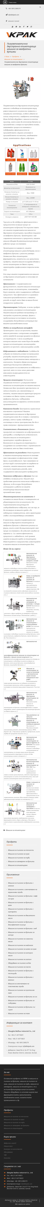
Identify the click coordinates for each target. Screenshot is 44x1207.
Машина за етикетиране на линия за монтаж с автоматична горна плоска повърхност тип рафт (32, 673)
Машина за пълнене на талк (19, 1013)
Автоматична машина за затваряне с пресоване (31, 805)
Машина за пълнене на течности (21, 850)
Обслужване (8, 1152)
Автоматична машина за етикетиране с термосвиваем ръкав (31, 622)
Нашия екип (8, 1146)
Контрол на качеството (13, 1149)
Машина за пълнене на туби (19, 858)
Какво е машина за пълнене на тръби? (33, 784)
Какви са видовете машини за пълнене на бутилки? (33, 578)
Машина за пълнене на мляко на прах (22, 949)
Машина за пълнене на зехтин (19, 959)
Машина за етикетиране (15, 830)
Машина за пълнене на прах (18, 854)
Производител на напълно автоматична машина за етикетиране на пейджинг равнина (33, 719)
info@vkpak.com (13, 15)
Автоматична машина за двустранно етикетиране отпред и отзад (32, 557)
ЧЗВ (5, 1155)
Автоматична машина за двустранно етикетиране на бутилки (32, 696)
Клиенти (7, 1158)
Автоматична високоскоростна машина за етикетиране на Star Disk (32, 763)
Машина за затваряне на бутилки (21, 861)
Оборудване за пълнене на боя (19, 963)
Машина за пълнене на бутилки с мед (22, 928)
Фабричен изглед (10, 1143)
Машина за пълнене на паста (19, 967)
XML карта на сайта (22, 1204)
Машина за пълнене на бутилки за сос (22, 997)
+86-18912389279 (14, 8)
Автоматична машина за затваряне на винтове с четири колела (33, 602)
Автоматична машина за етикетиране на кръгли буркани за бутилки (32, 740)
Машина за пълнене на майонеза (20, 945)
